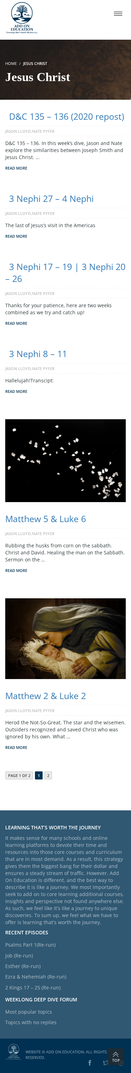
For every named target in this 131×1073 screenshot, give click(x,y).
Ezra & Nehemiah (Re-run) (35, 976)
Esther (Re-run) (23, 966)
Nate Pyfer (43, 131)
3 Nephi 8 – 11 (38, 354)
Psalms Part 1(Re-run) (30, 944)
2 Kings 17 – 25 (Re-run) (32, 987)
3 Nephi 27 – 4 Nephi (51, 198)
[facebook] (90, 1063)
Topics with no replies (31, 1022)
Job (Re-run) (19, 955)
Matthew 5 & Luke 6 (45, 519)
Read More (16, 168)
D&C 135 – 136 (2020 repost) (66, 116)
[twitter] (106, 1063)
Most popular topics (28, 1011)
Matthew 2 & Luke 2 (45, 696)
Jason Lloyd (18, 131)
